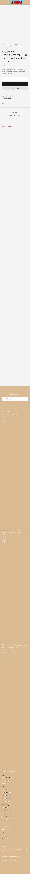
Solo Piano (5, 807)
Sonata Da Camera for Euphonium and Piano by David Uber (21, 380)
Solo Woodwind (7, 792)
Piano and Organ (6, 804)
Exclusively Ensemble (8, 810)
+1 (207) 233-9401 (10, 860)
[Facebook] (6, 103)
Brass (10, 44)
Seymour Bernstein (6, 816)
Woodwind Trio (6, 798)
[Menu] (2, 2)
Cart (3, 832)
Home (3, 44)
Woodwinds (4, 789)
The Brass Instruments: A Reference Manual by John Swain (7, 380)
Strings (3, 813)
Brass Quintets (14, 96)
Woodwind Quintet (7, 801)
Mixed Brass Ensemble (18, 44)
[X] (8, 103)
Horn (4, 786)
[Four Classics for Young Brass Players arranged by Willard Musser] (8, 192)
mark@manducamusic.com (12, 856)
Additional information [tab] (15, 115)
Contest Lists (5, 820)
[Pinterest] (11, 103)
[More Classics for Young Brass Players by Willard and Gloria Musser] (22, 192)
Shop (7, 44)
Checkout (4, 835)
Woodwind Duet (7, 795)
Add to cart (15, 83)
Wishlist (3, 829)
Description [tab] (15, 112)
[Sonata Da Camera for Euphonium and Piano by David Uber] (22, 319)
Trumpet (5, 783)
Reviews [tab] (15, 118)
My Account (5, 838)
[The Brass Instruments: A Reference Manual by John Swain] (8, 319)
